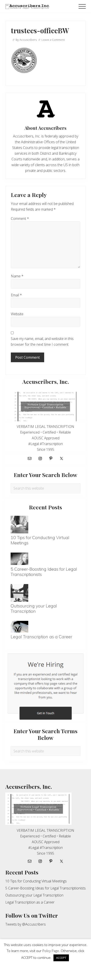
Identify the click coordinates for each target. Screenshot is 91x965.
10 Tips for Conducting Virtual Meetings (40, 540)
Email (16, 295)
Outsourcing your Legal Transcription (34, 608)
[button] (82, 6)
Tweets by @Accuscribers (25, 924)
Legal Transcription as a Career (41, 636)
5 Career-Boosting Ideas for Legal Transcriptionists (44, 571)
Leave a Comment (53, 40)
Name (17, 276)
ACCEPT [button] (61, 958)
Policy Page (50, 950)
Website (17, 314)
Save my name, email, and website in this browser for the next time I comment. (42, 341)
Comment (20, 218)
